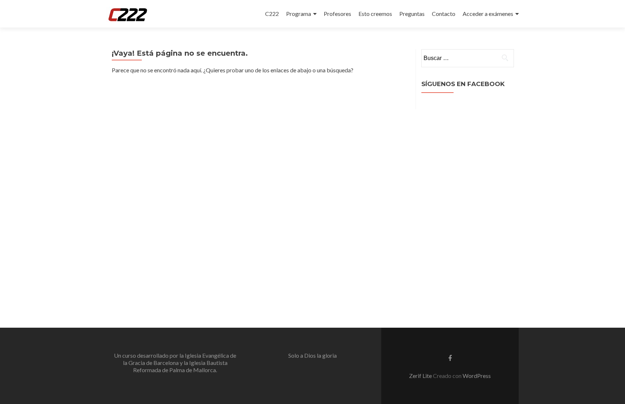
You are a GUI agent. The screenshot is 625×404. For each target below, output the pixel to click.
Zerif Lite (421, 375)
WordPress (477, 375)
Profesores (337, 13)
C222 (272, 13)
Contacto (443, 13)
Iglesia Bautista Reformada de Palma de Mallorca (180, 366)
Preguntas (412, 13)
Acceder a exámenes (488, 13)
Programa (298, 13)
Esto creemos (375, 13)
